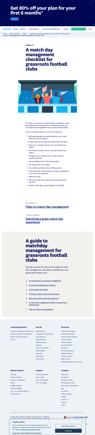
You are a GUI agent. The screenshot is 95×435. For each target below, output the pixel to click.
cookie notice (25, 430)
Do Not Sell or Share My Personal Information (27, 433)
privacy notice (35, 430)
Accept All (68, 431)
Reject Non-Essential (68, 426)
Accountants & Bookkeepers (51, 29)
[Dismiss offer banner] (91, 3)
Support (65, 29)
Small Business (33, 29)
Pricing (15, 29)
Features (22, 29)
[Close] (83, 422)
